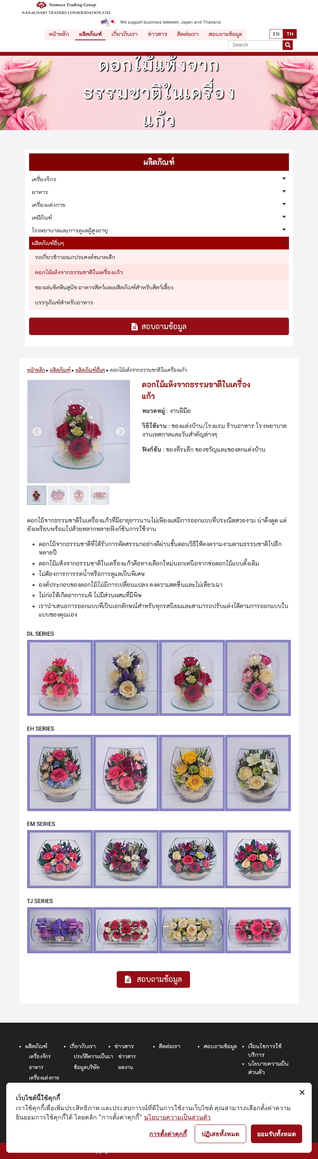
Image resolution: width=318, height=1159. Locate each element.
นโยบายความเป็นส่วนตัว (177, 1116)
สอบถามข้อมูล (225, 34)
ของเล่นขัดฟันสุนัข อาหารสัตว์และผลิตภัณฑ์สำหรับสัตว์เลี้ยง (104, 287)
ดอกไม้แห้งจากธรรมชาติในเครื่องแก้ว (79, 272)
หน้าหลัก (59, 34)
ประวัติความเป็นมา (93, 1056)
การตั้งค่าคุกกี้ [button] (168, 1133)
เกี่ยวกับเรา (125, 34)
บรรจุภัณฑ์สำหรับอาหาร (64, 302)
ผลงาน (125, 1067)
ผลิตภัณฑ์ (90, 34)
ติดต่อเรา (188, 34)
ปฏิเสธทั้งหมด (220, 1133)
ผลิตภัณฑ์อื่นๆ (90, 370)
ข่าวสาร (157, 34)
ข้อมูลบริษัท (87, 1067)
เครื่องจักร (40, 1056)
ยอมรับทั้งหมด (276, 1133)
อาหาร (36, 1067)
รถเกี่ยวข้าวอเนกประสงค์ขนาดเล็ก (75, 257)
